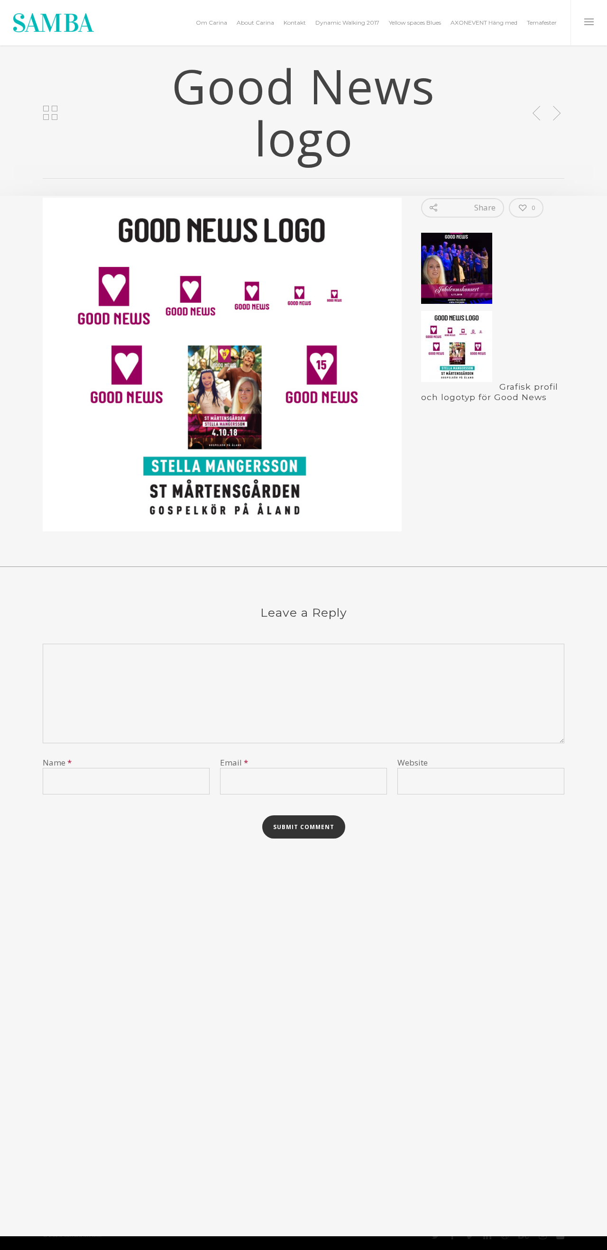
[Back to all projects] (50, 113)
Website (412, 762)
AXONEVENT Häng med (484, 22)
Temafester (542, 22)
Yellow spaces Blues (415, 22)
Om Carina (211, 22)
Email (234, 762)
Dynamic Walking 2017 (347, 22)
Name (57, 762)
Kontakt (295, 22)
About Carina (255, 22)
